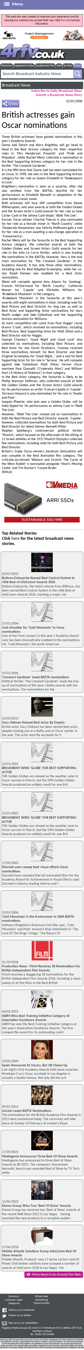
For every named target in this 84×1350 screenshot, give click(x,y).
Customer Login (14, 1300)
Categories (14, 1303)
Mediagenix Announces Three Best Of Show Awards (40, 1156)
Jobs (59, 65)
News (77, 65)
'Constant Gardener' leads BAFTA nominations (35, 677)
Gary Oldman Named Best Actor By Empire (33, 722)
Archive (67, 65)
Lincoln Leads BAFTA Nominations (26, 1111)
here (64, 20)
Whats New (41, 1296)
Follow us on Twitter (19, 1315)
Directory (6, 65)
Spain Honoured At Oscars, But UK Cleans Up (34, 1065)
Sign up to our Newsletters (23, 1323)
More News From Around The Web (56, 1274)
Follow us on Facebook (21, 1310)
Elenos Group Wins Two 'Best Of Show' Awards (36, 1206)
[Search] (77, 74)
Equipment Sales (24, 65)
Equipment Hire (45, 65)
